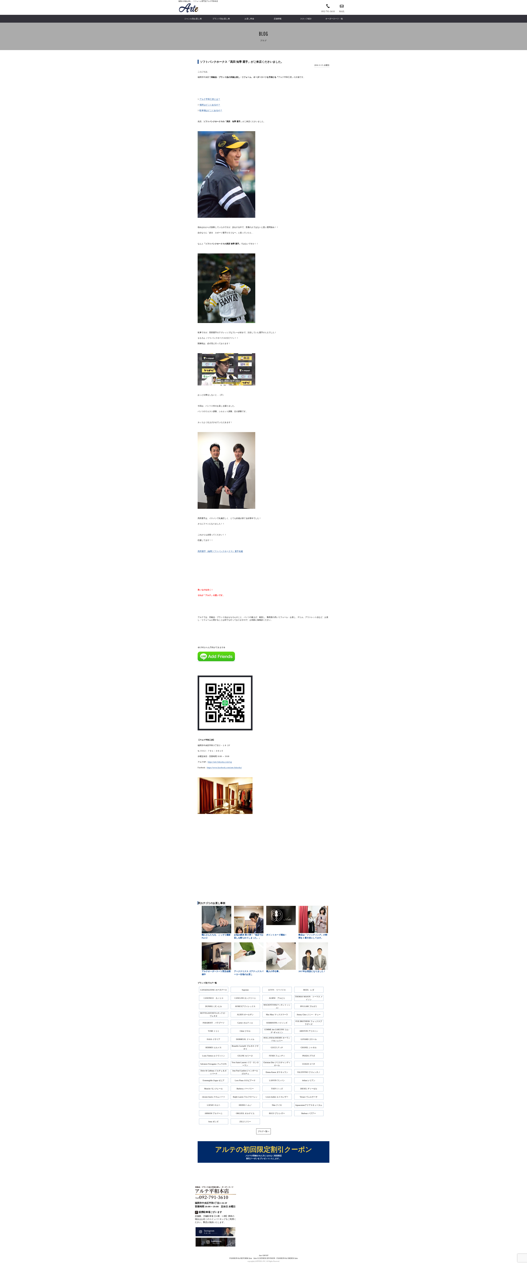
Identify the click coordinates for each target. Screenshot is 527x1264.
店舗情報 (277, 19)
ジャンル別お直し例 (193, 19)
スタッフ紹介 (306, 19)
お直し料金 (249, 19)
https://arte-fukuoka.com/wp (220, 762)
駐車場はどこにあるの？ (211, 110)
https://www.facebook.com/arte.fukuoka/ (224, 767)
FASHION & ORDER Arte (287, 1258)
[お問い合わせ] (342, 8)
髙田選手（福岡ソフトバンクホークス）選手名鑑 (220, 551)
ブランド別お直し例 (221, 19)
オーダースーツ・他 (334, 19)
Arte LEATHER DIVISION (264, 1258)
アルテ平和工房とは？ (210, 99)
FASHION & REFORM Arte (240, 1258)
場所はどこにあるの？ (210, 105)
